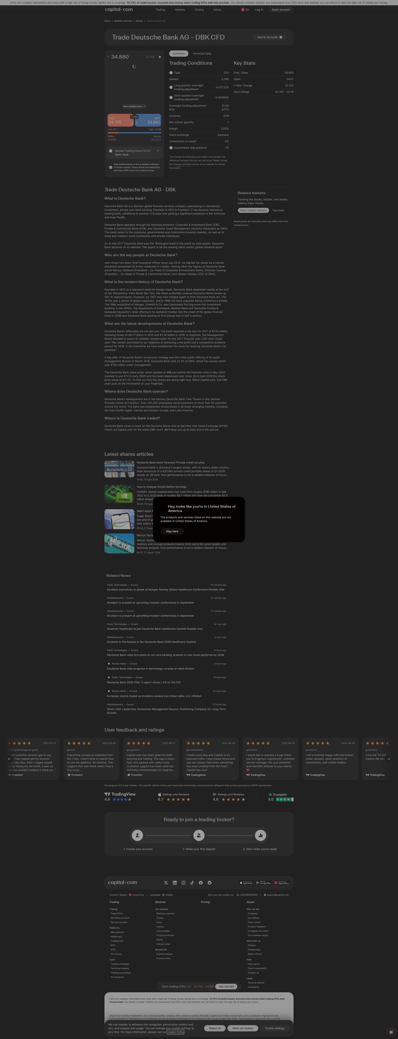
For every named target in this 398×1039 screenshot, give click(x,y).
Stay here (172, 531)
